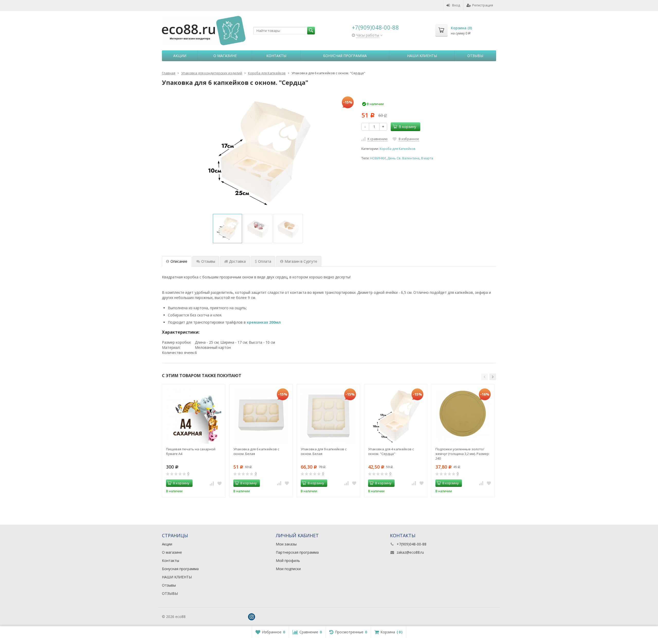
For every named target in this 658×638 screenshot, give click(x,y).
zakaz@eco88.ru (410, 552)
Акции (179, 55)
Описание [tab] (178, 261)
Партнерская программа (297, 552)
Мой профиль (288, 560)
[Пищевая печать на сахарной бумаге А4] (193, 416)
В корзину (407, 126)
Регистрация (482, 5)
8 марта (427, 158)
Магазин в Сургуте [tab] (301, 261)
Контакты (276, 55)
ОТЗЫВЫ (170, 593)
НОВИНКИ (378, 158)
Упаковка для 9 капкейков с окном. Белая (323, 451)
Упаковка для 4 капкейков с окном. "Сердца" (391, 451)
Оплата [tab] (264, 261)
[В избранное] (219, 483)
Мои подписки (288, 568)
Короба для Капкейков (398, 149)
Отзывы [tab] (208, 261)
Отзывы (475, 55)
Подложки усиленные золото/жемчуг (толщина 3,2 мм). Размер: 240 (462, 454)
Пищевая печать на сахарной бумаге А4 (190, 451)
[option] (227, 228)
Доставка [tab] (237, 261)
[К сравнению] (212, 483)
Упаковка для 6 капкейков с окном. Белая (256, 451)
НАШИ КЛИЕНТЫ (422, 55)
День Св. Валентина (403, 158)
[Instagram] (252, 617)
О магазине (225, 55)
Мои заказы (286, 544)
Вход (456, 5)
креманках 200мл (264, 322)
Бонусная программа (345, 55)
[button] (484, 376)
